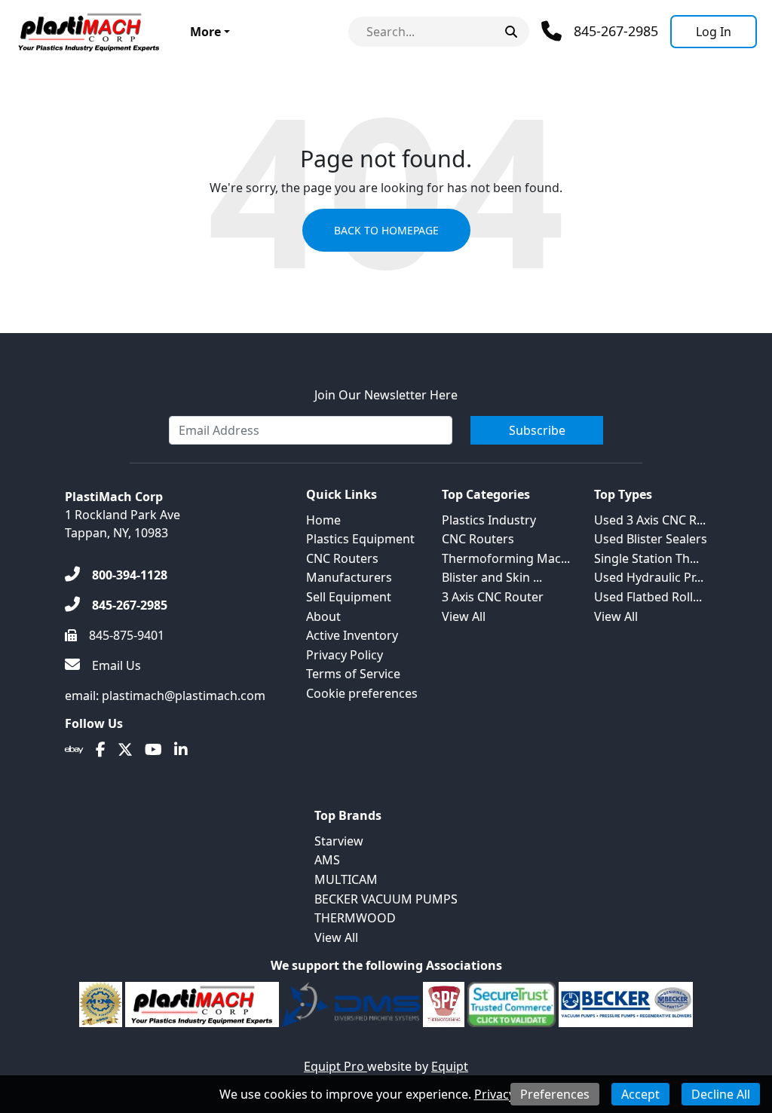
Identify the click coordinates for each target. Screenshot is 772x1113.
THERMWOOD (355, 918)
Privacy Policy (344, 655)
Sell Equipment (348, 597)
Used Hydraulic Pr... (648, 577)
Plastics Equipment (360, 539)
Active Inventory (352, 635)
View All (464, 616)
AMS (327, 860)
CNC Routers (342, 558)
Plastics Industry (489, 520)
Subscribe (537, 430)
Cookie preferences (362, 693)
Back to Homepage (386, 230)
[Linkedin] (181, 750)
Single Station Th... (646, 558)
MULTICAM (346, 879)
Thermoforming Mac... (506, 558)
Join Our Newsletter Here (386, 395)
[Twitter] (125, 750)
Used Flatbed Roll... (648, 597)
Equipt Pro (335, 1066)
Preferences (555, 1094)
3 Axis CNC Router (493, 597)
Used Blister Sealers (650, 539)
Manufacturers (349, 577)
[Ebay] (74, 750)
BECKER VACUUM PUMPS (386, 899)
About (323, 616)
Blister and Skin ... (492, 577)
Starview (338, 841)
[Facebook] (101, 750)
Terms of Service (353, 673)
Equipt (449, 1066)
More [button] (205, 31)
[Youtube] (153, 750)
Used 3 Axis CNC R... (650, 520)
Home (323, 520)
